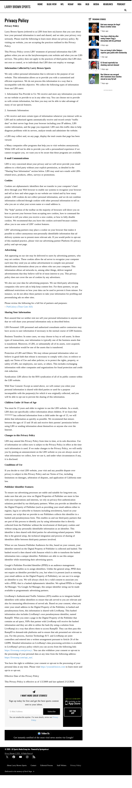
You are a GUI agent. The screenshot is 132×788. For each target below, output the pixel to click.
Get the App (72, 712)
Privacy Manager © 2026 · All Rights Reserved (19, 753)
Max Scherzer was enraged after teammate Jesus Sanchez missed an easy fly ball (111, 76)
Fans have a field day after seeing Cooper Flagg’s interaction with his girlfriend (111, 38)
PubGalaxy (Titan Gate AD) (19, 306)
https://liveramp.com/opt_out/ (18, 657)
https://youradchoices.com (53, 666)
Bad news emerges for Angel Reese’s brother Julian (110, 25)
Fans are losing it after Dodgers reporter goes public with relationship (114, 51)
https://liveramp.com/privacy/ (18, 650)
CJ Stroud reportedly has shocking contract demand (110, 63)
